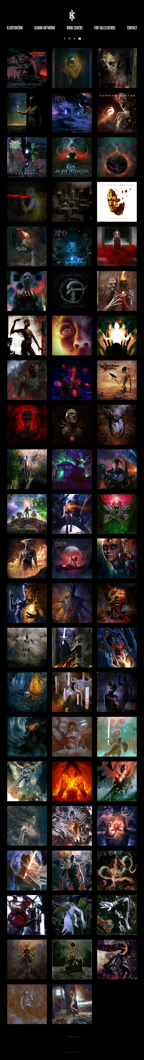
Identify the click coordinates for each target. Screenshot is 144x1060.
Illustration (15, 27)
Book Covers (75, 27)
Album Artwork (44, 27)
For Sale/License (104, 27)
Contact (132, 27)
